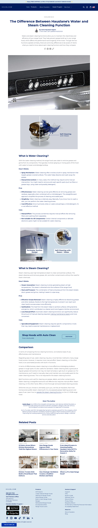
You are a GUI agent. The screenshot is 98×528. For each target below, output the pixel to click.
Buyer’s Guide (69, 495)
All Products (39, 492)
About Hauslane (69, 512)
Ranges (38, 501)
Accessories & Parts (41, 504)
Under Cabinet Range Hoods (44, 493)
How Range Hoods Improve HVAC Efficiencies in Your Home (48, 447)
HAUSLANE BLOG (49, 17)
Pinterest (48, 49)
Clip (53, 49)
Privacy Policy (69, 501)
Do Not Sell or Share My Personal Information (78, 504)
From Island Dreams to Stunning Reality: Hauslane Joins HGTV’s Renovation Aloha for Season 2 (68, 449)
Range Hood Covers (41, 506)
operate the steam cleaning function (49, 392)
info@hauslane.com (12, 494)
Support (67, 492)
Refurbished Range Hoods (43, 503)
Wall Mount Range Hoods (43, 495)
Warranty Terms (69, 497)
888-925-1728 (10, 493)
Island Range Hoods (41, 497)
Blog (66, 514)
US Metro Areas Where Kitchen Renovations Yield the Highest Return (28, 447)
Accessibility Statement (71, 506)
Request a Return (70, 503)
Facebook (45, 49)
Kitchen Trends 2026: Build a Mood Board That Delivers (28, 474)
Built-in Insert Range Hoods (44, 499)
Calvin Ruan (26, 404)
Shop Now (69, 336)
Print (50, 49)
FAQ (66, 493)
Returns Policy (69, 499)
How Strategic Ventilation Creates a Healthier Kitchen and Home (48, 474)
